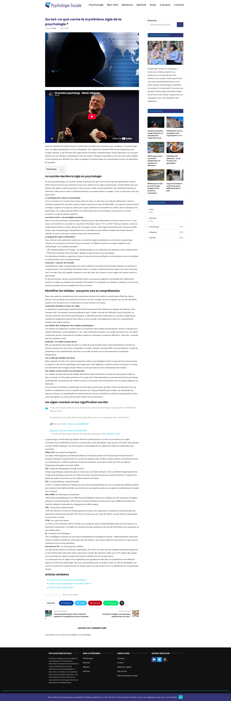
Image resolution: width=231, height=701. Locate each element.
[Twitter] (159, 659)
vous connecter (61, 635)
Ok (181, 697)
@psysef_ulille (56, 430)
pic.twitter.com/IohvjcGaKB (75, 430)
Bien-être (112, 4)
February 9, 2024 (113, 434)
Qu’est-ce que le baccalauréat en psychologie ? (68, 580)
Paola (54, 28)
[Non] (228, 697)
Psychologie (96, 4)
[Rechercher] (180, 24)
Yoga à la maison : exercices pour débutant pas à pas (175, 187)
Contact (179, 4)
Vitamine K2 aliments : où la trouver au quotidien (173, 159)
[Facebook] (154, 659)
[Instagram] (164, 659)
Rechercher (152, 20)
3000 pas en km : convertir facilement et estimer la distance (155, 161)
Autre (153, 4)
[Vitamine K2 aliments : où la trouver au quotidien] (175, 147)
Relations (127, 4)
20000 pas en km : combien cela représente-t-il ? (175, 133)
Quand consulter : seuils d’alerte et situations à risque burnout (156, 134)
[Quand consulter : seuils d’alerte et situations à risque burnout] (156, 122)
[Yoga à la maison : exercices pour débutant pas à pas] (175, 175)
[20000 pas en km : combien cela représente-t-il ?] (175, 122)
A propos (165, 4)
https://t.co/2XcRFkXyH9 (78, 424)
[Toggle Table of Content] (60, 169)
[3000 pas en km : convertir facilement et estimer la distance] (156, 147)
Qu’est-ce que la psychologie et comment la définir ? (70, 584)
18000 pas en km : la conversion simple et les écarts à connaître (155, 188)
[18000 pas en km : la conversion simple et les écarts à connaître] (156, 175)
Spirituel (141, 4)
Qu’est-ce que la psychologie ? (61, 587)
